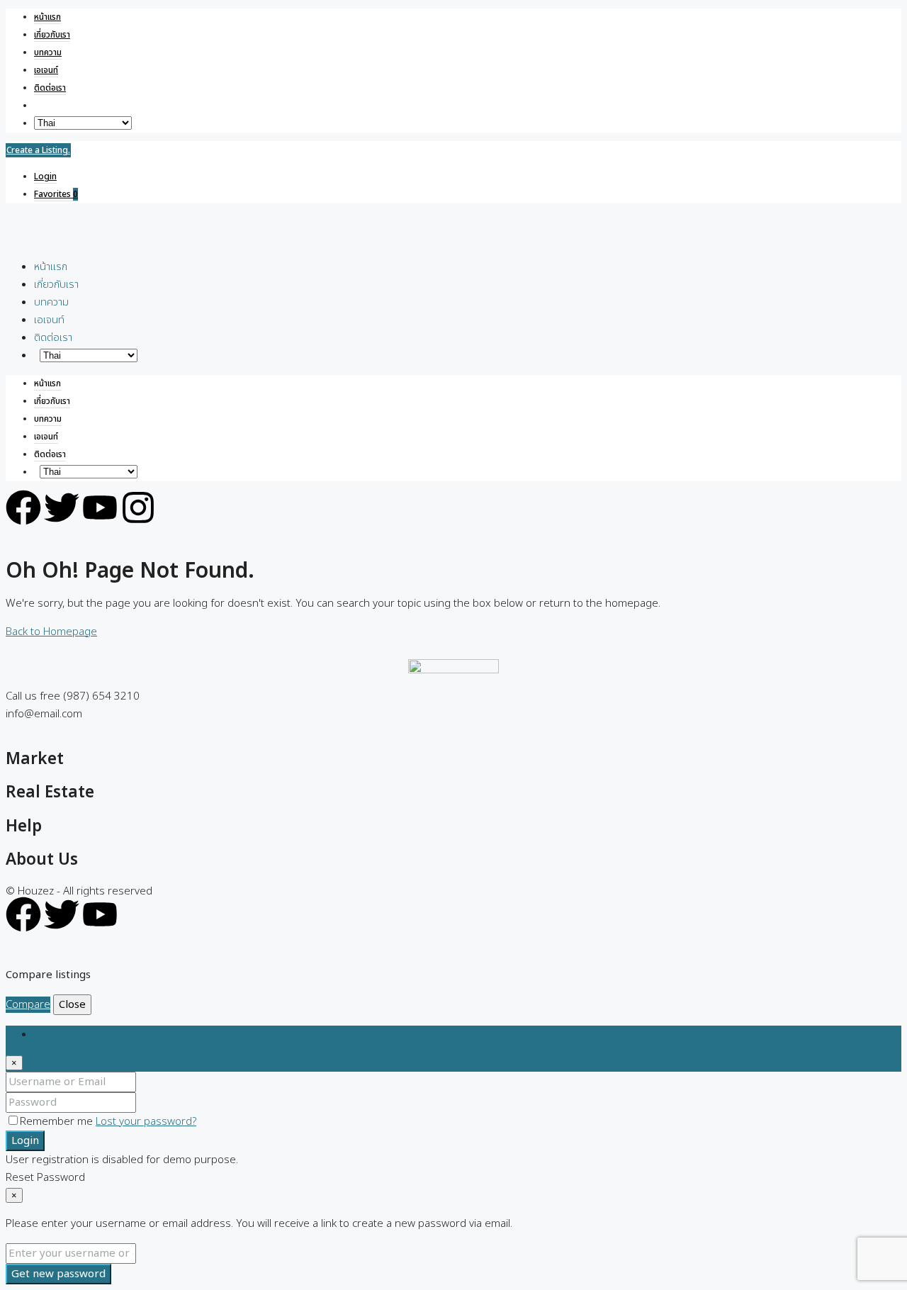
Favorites (56, 194)
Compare (28, 1005)
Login (45, 176)
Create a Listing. (38, 150)
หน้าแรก (47, 17)
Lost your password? (146, 1122)
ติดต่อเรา (50, 88)
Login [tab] (47, 1034)
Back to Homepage (51, 632)
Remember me (58, 1122)
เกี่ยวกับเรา (52, 34)
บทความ (48, 52)
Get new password (58, 1274)
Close (72, 1005)
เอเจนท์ (46, 70)
